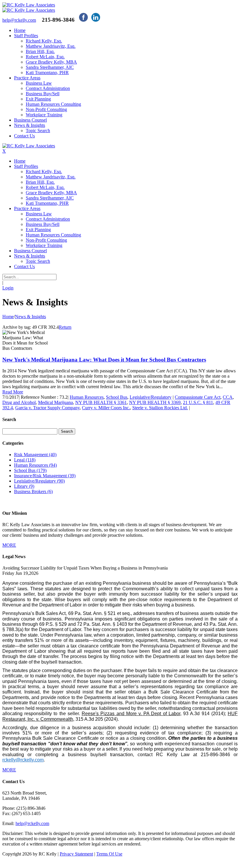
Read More (12, 391)
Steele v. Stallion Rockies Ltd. (160, 407)
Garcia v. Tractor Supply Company (47, 407)
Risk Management (35, 454)
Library (24, 486)
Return (65, 327)
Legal (24, 459)
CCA (228, 397)
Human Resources (87, 397)
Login (7, 287)
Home (8, 316)
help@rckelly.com (32, 823)
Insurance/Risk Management (45, 475)
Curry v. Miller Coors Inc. (106, 407)
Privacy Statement (76, 853)
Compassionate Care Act (197, 397)
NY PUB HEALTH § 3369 (155, 402)
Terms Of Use (109, 853)
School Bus (116, 397)
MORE (9, 545)
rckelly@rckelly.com (23, 759)
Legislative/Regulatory (151, 397)
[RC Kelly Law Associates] (28, 4)
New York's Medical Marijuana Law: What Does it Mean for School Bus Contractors (104, 360)
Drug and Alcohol (19, 402)
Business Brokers (33, 491)
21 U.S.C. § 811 (198, 402)
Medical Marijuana (55, 402)
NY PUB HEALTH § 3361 (101, 402)
